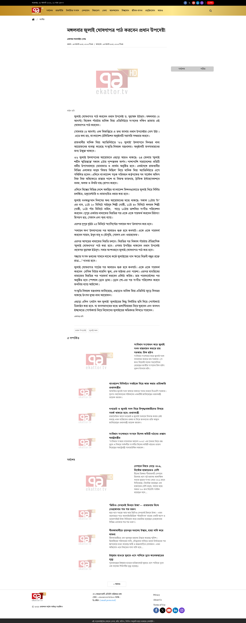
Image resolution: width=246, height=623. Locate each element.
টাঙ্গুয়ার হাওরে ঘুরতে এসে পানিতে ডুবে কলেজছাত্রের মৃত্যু (136, 557)
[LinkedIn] (197, 3)
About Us (157, 600)
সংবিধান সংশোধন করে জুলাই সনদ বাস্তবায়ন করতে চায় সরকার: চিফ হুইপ (149, 348)
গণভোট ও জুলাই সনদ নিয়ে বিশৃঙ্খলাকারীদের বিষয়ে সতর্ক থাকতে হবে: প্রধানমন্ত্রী (136, 411)
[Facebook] (185, 3)
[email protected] (108, 600)
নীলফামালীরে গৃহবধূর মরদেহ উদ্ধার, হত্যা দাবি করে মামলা (136, 532)
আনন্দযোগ (114, 11)
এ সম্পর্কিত (73, 338)
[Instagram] (202, 3)
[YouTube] (193, 3)
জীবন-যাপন (137, 11)
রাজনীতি (59, 11)
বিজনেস (96, 11)
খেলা (104, 11)
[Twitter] (189, 3)
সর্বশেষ (49, 11)
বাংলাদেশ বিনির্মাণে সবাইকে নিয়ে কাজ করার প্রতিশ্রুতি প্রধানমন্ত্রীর (137, 385)
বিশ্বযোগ (125, 11)
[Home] (34, 19)
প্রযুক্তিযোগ (150, 11)
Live (210, 3)
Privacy (156, 595)
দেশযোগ (85, 11)
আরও (160, 11)
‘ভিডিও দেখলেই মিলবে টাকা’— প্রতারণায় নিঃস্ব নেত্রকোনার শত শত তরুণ (134, 507)
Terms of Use (159, 605)
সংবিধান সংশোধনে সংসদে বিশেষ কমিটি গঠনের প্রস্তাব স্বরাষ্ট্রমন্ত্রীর (137, 436)
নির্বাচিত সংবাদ (72, 11)
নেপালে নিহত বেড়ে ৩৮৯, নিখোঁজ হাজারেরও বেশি (147, 468)
